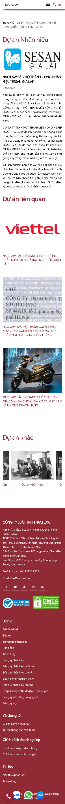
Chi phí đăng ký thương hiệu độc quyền (25, 691)
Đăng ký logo (10, 703)
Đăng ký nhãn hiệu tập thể (18, 685)
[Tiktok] (24, 586)
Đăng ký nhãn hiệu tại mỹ (17, 672)
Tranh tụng (9, 654)
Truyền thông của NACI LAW (19, 730)
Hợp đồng (8, 648)
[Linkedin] (42, 586)
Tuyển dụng (9, 781)
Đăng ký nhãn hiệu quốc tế (18, 666)
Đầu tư (7, 635)
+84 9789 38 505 (29, 571)
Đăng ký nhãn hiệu (13, 660)
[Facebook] (6, 586)
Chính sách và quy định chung (20, 748)
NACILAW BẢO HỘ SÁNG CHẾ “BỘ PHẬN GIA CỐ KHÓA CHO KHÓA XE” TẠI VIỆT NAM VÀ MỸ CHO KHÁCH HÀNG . (32, 401)
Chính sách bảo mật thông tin (20, 754)
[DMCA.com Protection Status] (46, 602)
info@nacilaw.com (21, 578)
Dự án (20, 22)
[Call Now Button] (8, 796)
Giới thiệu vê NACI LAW (16, 724)
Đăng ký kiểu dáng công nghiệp (21, 697)
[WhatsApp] (28, 795)
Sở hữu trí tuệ (10, 629)
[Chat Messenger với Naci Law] (40, 795)
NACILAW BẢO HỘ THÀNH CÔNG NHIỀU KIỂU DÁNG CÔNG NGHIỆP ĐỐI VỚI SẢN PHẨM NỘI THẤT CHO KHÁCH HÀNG (29, 331)
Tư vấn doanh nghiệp (15, 641)
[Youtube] (15, 586)
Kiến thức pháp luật (14, 775)
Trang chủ (8, 22)
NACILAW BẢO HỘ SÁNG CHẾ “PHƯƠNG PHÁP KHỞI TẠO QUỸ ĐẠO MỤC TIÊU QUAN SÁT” (32, 260)
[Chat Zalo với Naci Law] (16, 795)
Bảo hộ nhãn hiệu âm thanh (18, 678)
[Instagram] (33, 586)
